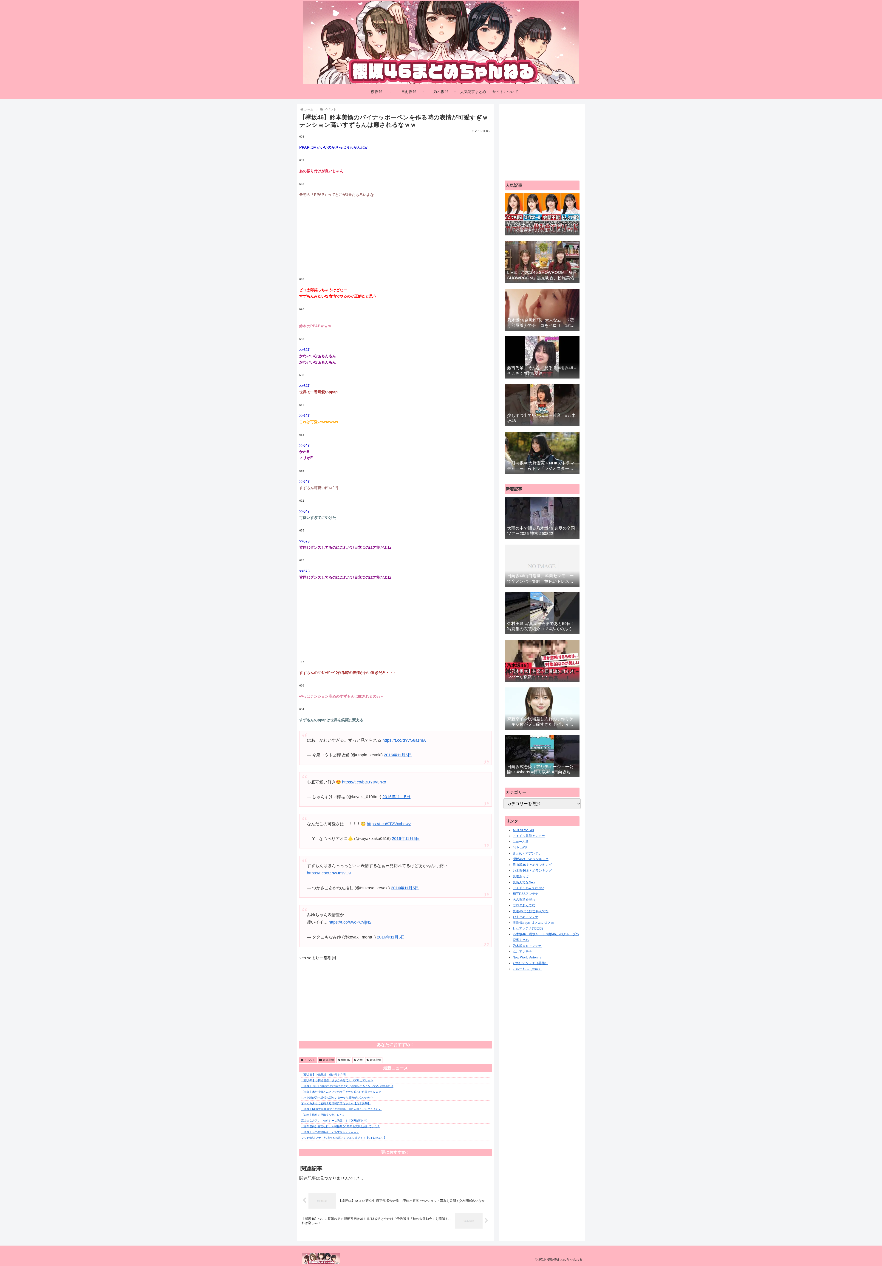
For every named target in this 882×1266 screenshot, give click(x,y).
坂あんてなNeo (524, 882)
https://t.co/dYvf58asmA (404, 740)
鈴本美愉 (328, 1060)
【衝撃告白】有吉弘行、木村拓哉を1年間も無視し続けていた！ (340, 1126)
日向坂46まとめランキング (532, 865)
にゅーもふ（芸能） (527, 969)
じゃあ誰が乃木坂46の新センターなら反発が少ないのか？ (337, 1097)
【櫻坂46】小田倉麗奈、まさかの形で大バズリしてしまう (337, 1080)
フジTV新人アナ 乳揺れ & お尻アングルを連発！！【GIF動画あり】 (344, 1137)
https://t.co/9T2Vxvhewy (389, 824)
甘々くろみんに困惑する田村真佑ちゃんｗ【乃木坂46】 (335, 1103)
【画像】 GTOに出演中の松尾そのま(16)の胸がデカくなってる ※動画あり (347, 1086)
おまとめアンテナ (525, 917)
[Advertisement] (395, 237)
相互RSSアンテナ (525, 894)
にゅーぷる (521, 841)
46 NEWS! (520, 847)
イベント (309, 1060)
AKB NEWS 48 (523, 830)
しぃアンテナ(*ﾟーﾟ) (528, 928)
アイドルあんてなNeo (528, 888)
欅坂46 (345, 1060)
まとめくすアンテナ (527, 853)
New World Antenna (527, 957)
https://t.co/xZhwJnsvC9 (329, 873)
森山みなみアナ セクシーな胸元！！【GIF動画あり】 (335, 1120)
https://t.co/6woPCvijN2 (350, 922)
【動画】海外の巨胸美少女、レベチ (323, 1114)
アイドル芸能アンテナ (529, 836)
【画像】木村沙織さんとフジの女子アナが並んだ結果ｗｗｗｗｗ (341, 1092)
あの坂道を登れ (524, 899)
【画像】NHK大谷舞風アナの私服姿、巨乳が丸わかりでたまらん (341, 1109)
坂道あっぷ (521, 876)
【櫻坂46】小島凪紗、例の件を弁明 (323, 1074)
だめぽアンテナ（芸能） (530, 963)
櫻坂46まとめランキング (530, 859)
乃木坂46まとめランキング (532, 870)
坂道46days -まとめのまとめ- (534, 922)
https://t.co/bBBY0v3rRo (364, 782)
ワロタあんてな (524, 905)
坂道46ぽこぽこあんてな (530, 911)
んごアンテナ (522, 951)
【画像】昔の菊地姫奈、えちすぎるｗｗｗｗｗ (330, 1132)
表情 (360, 1060)
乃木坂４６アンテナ (527, 946)
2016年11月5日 (398, 755)
